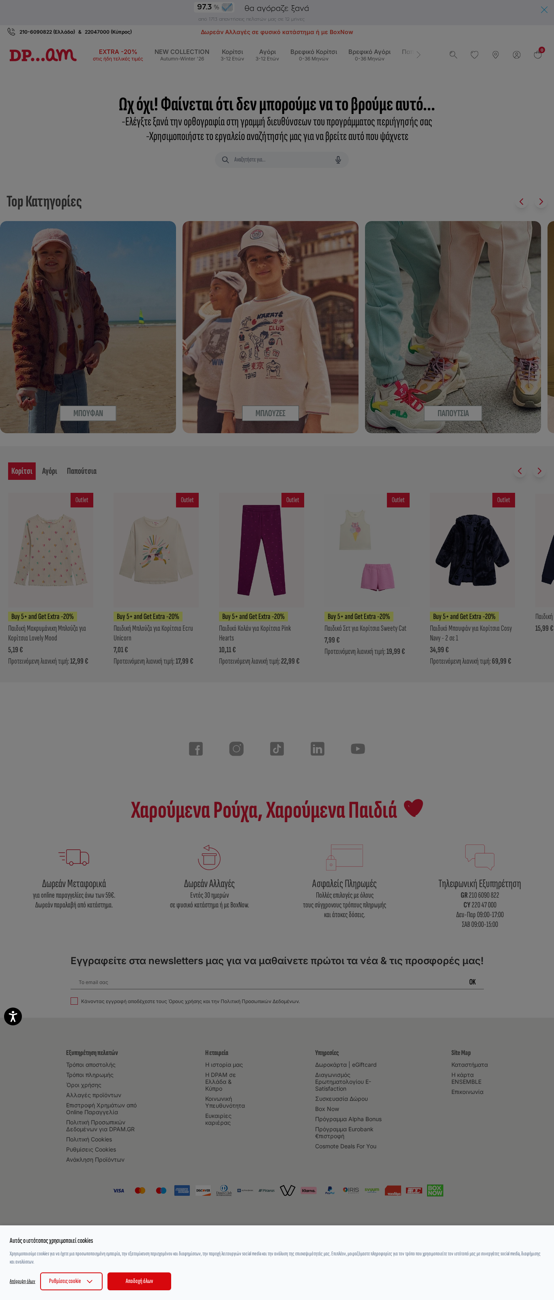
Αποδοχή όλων (139, 1281)
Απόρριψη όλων (22, 1281)
